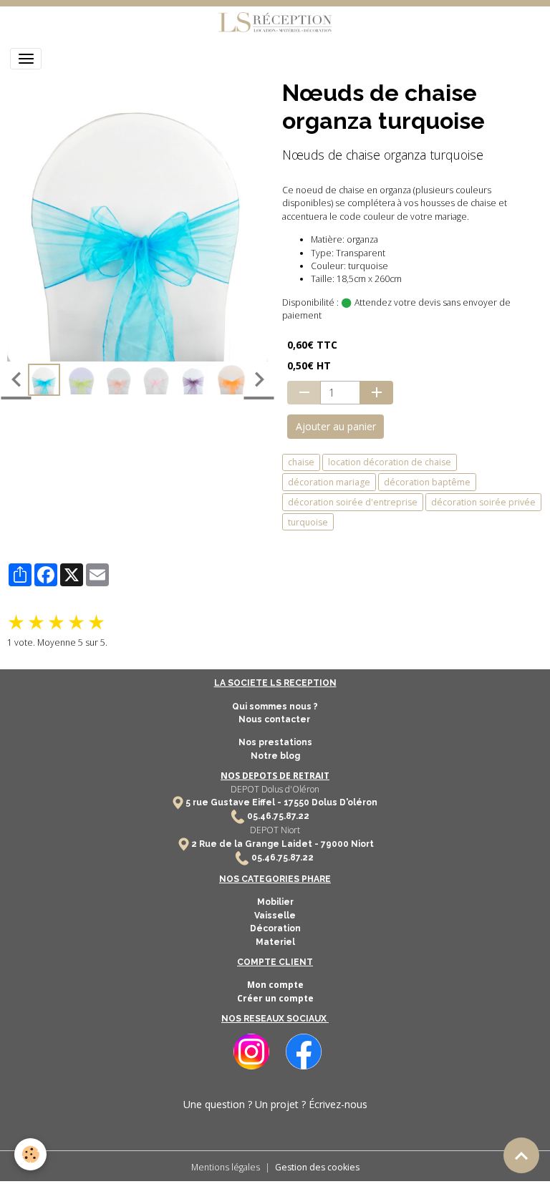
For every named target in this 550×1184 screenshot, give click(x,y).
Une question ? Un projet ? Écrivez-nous (275, 1104)
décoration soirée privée (483, 502)
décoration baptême (427, 482)
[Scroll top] (521, 1155)
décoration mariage (329, 482)
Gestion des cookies (317, 1167)
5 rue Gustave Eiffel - (234, 802)
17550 (296, 802)
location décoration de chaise (389, 462)
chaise (301, 462)
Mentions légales (225, 1167)
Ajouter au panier (336, 426)
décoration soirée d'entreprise (353, 502)
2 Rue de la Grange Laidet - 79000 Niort (282, 844)
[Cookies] (30, 1154)
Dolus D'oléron (343, 802)
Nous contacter (275, 719)
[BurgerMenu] (26, 58)
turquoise (308, 522)
